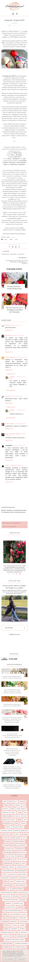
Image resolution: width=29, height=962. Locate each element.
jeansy (23, 863)
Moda (25, 819)
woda (13, 936)
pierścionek (20, 907)
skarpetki (7, 925)
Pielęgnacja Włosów (6, 830)
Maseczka (12, 819)
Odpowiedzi (11, 373)
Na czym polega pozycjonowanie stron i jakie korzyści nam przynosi (12, 735)
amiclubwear (22, 845)
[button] (13, 10)
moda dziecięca (6, 896)
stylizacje (14, 925)
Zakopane (7, 841)
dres (15, 859)
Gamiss (20, 812)
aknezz (7, 396)
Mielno (19, 819)
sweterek (22, 928)
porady (24, 914)
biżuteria (22, 852)
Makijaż (25, 816)
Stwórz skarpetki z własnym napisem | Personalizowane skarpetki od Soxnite (12, 786)
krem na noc (14, 877)
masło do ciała (24, 892)
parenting (23, 899)
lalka (7, 888)
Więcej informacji (9, 959)
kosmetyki (11, 867)
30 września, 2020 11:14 (16, 465)
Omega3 (17, 823)
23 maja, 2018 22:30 (16, 396)
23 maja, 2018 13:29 (18, 335)
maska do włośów (5, 892)
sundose (6, 928)
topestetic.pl (24, 932)
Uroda (17, 834)
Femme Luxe (5, 812)
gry (25, 859)
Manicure (5, 819)
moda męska (16, 896)
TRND (21, 31)
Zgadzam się (21, 959)
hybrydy (17, 863)
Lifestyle (17, 816)
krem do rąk (12, 874)
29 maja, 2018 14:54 (19, 445)
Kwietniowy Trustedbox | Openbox (12, 254)
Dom (24, 805)
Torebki (11, 834)
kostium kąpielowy (21, 870)
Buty (15, 801)
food (5, 239)
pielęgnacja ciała (18, 903)
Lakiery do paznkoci (7, 816)
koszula (4, 874)
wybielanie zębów (21, 936)
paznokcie (8, 903)
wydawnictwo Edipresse (21, 943)
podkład (5, 914)
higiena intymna (8, 863)
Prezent (16, 830)
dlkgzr (7, 325)
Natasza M (8, 335)
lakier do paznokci (8, 885)
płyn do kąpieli (12, 918)
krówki (6, 881)
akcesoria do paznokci (18, 841)
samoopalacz (13, 921)
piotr (7, 465)
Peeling (23, 823)
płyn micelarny (22, 918)
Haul (25, 812)
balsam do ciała (9, 848)
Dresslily (5, 808)
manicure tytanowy (17, 888)
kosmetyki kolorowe (22, 867)
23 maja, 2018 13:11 (16, 325)
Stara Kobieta (10, 357)
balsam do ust (20, 848)
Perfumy (8, 827)
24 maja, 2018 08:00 (20, 423)
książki (12, 881)
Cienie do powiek (8, 805)
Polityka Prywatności (9, 526)
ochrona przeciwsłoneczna (10, 899)
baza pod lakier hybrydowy (11, 852)
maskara (15, 892)
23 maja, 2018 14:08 (21, 357)
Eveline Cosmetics (21, 808)
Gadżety (13, 812)
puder (4, 918)
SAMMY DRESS (24, 830)
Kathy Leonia (9, 423)
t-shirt (16, 932)
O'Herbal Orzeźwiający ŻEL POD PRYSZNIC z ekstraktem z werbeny (17, 262)
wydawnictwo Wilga (20, 947)
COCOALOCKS (22, 801)
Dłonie (12, 808)
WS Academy (24, 834)
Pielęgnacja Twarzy (18, 827)
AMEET (5, 801)
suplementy (14, 928)
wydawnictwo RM (7, 947)
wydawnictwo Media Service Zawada (14, 939)
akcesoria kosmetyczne (9, 845)
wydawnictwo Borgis (7, 943)
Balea (10, 801)
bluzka (13, 856)
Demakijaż (17, 805)
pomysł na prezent (15, 914)
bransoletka (20, 856)
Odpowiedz (9, 330)
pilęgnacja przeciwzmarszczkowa (12, 910)
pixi (25, 910)
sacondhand (4, 921)
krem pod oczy (24, 877)
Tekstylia (4, 834)
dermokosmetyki (7, 859)
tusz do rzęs (6, 936)
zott (16, 239)
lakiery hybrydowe (21, 885)
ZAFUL (24, 837)
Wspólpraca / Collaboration (11, 523)
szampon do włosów (6, 932)
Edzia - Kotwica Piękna (12, 433)
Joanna (12, 376)
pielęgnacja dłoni (10, 907)
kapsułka (3, 867)
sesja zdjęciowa (24, 921)
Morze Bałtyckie (8, 823)
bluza (6, 856)
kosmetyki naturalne (8, 870)
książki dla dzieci (20, 881)
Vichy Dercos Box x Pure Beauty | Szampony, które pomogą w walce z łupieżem (12, 691)
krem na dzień (5, 877)
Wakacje (5, 837)
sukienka (22, 925)
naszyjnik (24, 896)
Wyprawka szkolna (15, 837)
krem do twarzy (22, 874)
